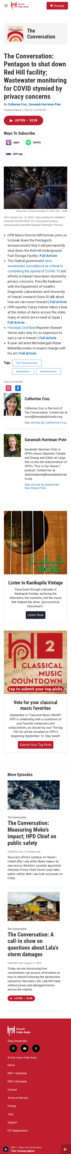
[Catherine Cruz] (12, 404)
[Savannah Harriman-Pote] (12, 445)
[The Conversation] (15, 34)
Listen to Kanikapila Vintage (35, 583)
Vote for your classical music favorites (35, 705)
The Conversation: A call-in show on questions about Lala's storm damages (33, 944)
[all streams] (66, 1149)
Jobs (10, 1114)
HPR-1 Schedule (17, 1073)
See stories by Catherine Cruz (46, 422)
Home (11, 1065)
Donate (59, 5)
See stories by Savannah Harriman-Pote (42, 486)
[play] (5, 1149)
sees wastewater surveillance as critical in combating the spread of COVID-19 (35, 266)
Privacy (12, 1106)
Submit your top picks (35, 745)
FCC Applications (18, 1130)
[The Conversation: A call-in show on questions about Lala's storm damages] (34, 906)
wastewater (23, 371)
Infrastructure (48, 371)
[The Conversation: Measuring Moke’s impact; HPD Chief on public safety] (34, 795)
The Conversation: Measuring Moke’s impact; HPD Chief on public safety (32, 833)
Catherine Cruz (17, 104)
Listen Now (36, 615)
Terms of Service (18, 1098)
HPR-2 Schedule (17, 1081)
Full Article (48, 256)
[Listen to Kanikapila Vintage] (35, 542)
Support (12, 1122)
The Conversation (41, 34)
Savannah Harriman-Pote (45, 104)
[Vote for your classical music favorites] (35, 662)
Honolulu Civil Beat (22, 328)
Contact (12, 1089)
